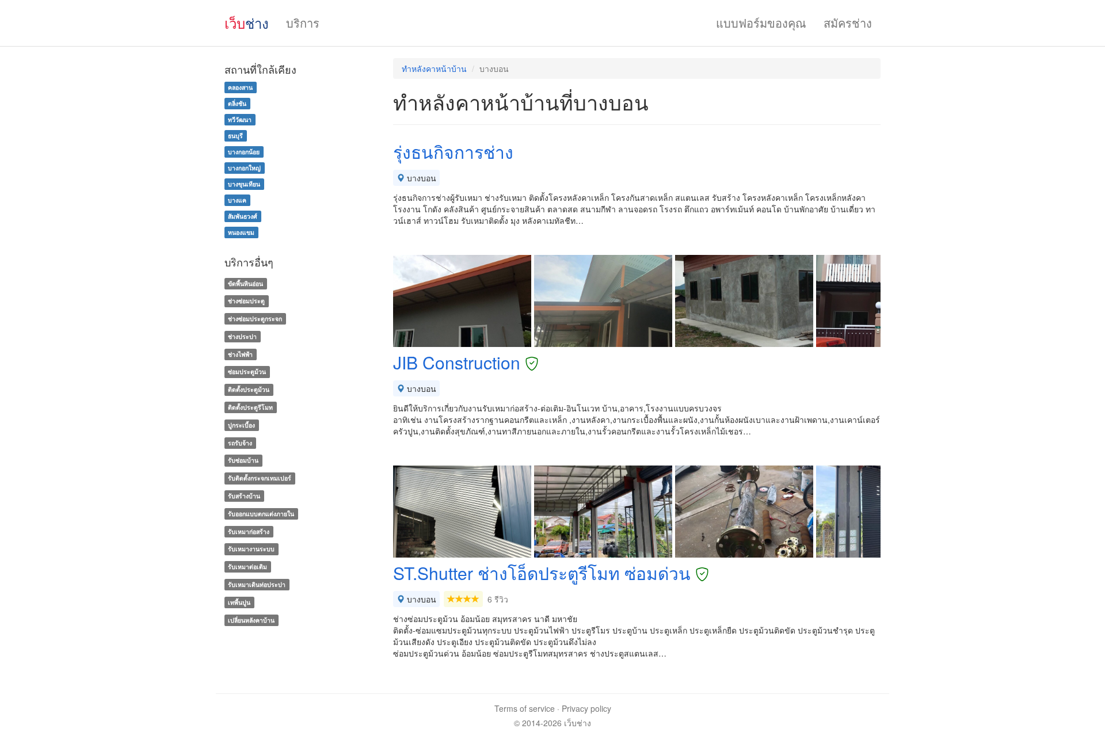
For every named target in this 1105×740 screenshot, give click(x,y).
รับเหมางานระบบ (251, 549)
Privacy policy (586, 708)
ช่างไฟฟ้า (240, 354)
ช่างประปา (242, 336)
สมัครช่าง (848, 22)
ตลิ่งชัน (237, 103)
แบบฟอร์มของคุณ (761, 22)
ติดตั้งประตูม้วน (248, 389)
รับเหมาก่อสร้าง (248, 531)
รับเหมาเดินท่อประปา (256, 584)
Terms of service (524, 708)
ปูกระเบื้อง (241, 425)
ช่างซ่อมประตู (246, 300)
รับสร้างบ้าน (244, 495)
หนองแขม (241, 232)
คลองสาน (240, 87)
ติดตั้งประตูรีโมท (250, 407)
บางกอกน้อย (244, 151)
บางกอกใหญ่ (244, 167)
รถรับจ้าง (240, 442)
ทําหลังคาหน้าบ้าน (434, 68)
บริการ (302, 22)
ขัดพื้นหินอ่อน (245, 283)
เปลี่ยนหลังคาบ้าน (251, 620)
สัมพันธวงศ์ (242, 216)
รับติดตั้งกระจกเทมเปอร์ (259, 478)
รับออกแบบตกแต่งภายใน (261, 513)
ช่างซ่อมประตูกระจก (255, 318)
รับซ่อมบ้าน (243, 460)
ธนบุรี (235, 135)
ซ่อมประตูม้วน (247, 372)
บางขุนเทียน (244, 184)
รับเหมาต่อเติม (247, 566)
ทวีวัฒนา (240, 119)
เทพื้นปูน (239, 602)
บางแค (237, 200)
